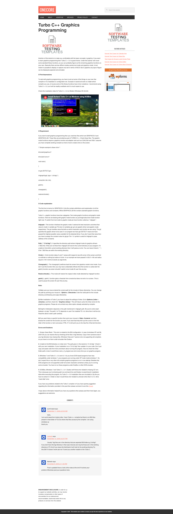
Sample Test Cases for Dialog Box (115, 56)
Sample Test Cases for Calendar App (116, 53)
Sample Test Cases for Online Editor (115, 62)
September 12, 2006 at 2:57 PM (57, 439)
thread (91, 386)
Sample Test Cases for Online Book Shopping (118, 64)
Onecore (47, 9)
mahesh (49, 436)
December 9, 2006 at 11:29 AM (57, 464)
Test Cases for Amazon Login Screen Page (117, 59)
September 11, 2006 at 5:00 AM (57, 411)
